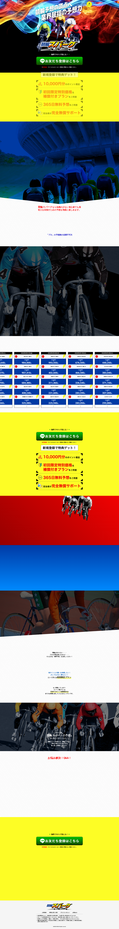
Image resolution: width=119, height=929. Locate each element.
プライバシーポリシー (65, 912)
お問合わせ (75, 912)
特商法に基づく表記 (53, 912)
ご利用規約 (44, 912)
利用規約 (45, 67)
